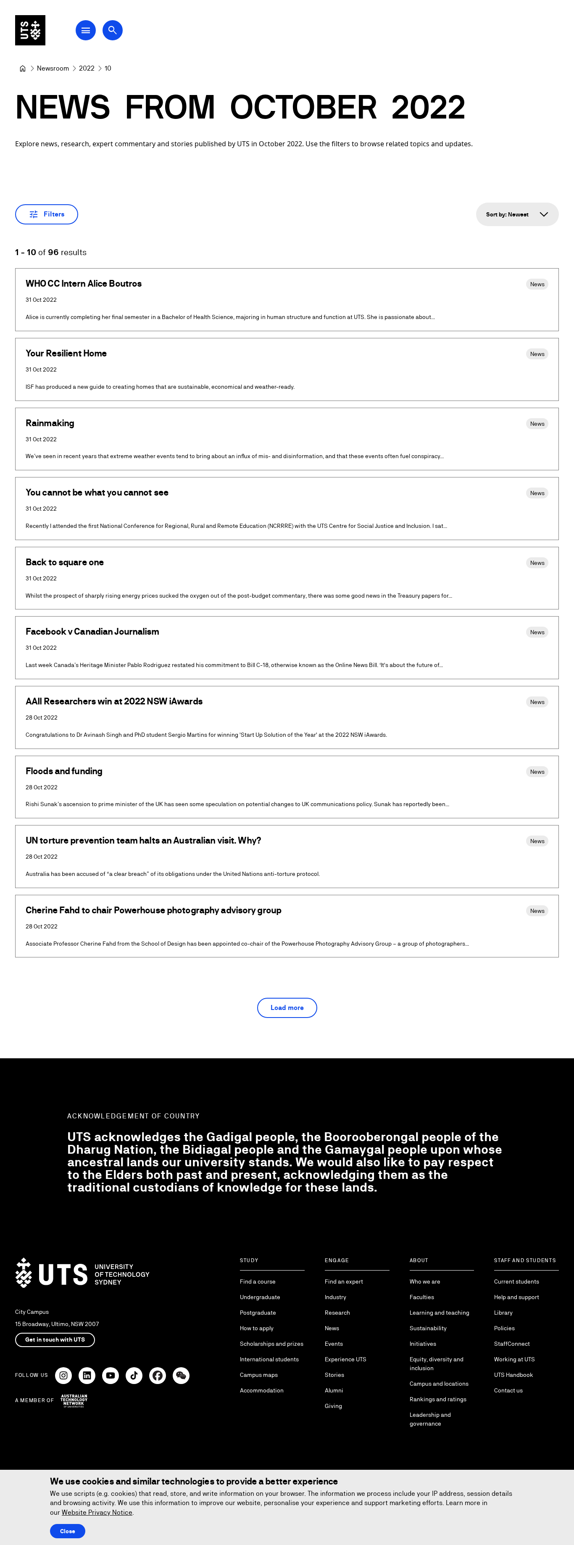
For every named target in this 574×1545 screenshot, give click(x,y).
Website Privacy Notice (97, 1512)
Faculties (422, 1297)
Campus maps (259, 1374)
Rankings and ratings (438, 1399)
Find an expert (344, 1281)
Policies (504, 1328)
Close (67, 1531)
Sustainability (428, 1328)
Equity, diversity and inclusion (436, 1363)
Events (334, 1343)
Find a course (258, 1281)
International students (269, 1359)
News (332, 1328)
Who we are (425, 1281)
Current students (516, 1281)
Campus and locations (439, 1383)
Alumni (334, 1390)
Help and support (516, 1297)
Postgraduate (258, 1312)
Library (503, 1312)
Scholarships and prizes (271, 1343)
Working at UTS (514, 1359)
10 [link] (108, 68)
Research (337, 1312)
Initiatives (423, 1343)
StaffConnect (512, 1343)
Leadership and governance (430, 1419)
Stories (334, 1374)
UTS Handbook (513, 1374)
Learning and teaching (439, 1312)
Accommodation (262, 1390)
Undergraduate (260, 1297)
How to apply (257, 1328)
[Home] (22, 68)
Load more (287, 1008)
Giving (333, 1406)
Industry (335, 1297)
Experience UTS (345, 1359)
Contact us (508, 1390)
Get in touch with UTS (55, 1339)
